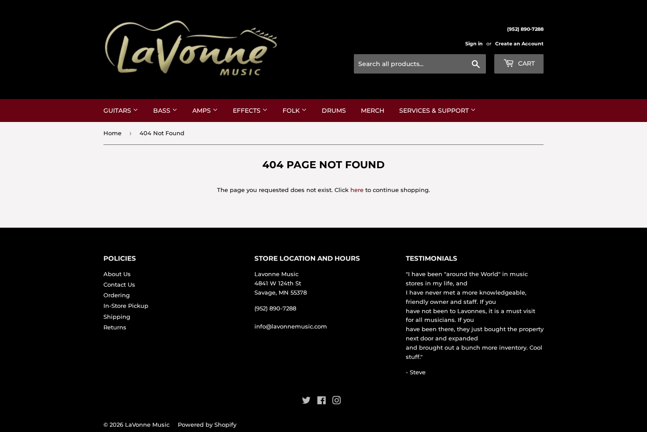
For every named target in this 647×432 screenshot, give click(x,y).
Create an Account (519, 44)
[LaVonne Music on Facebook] (321, 401)
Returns (114, 327)
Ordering (116, 295)
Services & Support (435, 110)
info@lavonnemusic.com (290, 326)
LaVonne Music (147, 424)
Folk (292, 110)
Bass (162, 110)
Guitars (118, 110)
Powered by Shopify (207, 424)
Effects (247, 110)
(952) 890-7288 (275, 308)
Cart (525, 63)
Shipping (116, 316)
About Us (117, 273)
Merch (372, 110)
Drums (334, 110)
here (357, 189)
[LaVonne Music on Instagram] (336, 401)
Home (112, 133)
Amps (202, 110)
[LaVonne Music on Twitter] (306, 401)
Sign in (474, 44)
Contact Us (119, 284)
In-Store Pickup (125, 305)
